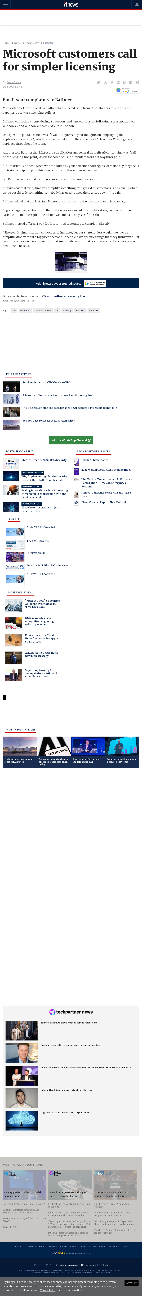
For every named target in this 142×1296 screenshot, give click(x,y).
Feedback (74, 1246)
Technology (32, 43)
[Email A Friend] (131, 82)
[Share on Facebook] (112, 82)
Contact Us (20, 1246)
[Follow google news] (126, 90)
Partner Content (19, 451)
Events (14, 518)
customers (25, 310)
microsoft (80, 310)
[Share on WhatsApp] (71, 716)
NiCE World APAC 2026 (41, 527)
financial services (43, 310)
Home (6, 43)
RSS (125, 1246)
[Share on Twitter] (106, 82)
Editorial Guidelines (48, 1246)
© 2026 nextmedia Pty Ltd (78, 1253)
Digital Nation (88, 1265)
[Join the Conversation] (99, 82)
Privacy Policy (86, 1272)
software (93, 310)
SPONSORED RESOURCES (93, 451)
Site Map (117, 1246)
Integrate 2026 (36, 553)
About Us (32, 1246)
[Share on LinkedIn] (118, 82)
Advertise (85, 1246)
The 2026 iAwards (37, 541)
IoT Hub (103, 1265)
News (17, 43)
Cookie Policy (48, 1290)
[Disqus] (71, 817)
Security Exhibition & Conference (47, 566)
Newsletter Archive (102, 1246)
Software (48, 43)
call (14, 310)
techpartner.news (68, 1265)
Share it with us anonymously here (65, 296)
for (57, 310)
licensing (67, 310)
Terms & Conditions (103, 1272)
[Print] (137, 82)
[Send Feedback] (125, 82)
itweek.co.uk (9, 300)
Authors (63, 1246)
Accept (131, 1283)
